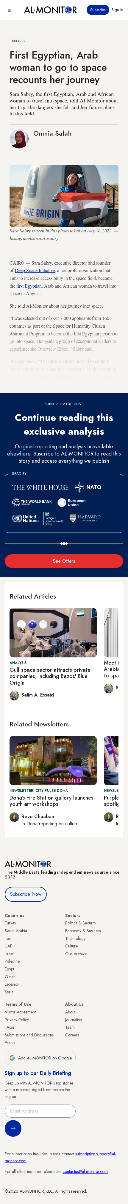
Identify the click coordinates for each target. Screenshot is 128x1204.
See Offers (64, 561)
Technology (75, 938)
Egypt (9, 969)
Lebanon (12, 984)
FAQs (9, 1027)
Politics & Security (80, 923)
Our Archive (76, 954)
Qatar (10, 977)
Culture (71, 946)
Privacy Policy (17, 1020)
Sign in (117, 10)
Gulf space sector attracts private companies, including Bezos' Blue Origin (50, 676)
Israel (9, 954)
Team (70, 1027)
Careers (72, 1035)
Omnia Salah (52, 133)
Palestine (12, 961)
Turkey (10, 923)
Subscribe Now (25, 894)
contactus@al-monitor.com (85, 1171)
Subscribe (98, 10)
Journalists (73, 1020)
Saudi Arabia (16, 931)
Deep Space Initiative (35, 270)
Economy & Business (83, 931)
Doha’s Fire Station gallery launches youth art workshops (51, 801)
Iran (8, 938)
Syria (9, 992)
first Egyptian (29, 286)
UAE (8, 946)
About (70, 1012)
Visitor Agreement (20, 1012)
